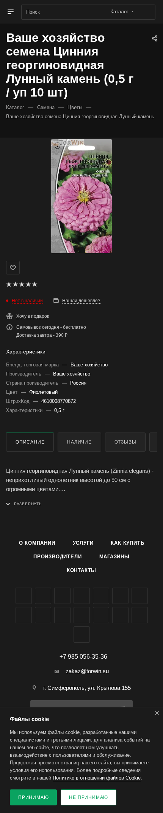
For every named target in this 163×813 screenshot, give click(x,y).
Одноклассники (140, 596)
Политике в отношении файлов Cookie (97, 778)
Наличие (79, 442)
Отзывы (125, 442)
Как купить (127, 543)
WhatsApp (62, 615)
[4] (28, 284)
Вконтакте (24, 596)
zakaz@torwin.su (87, 671)
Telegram (101, 596)
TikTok (101, 615)
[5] (34, 284)
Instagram (82, 596)
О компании (37, 543)
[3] (21, 284)
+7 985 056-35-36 (83, 657)
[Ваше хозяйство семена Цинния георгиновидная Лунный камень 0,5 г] (81, 196)
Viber (43, 615)
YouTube (120, 596)
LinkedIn (82, 634)
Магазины (114, 556)
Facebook (43, 596)
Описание (30, 442)
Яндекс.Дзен (82, 615)
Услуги (83, 543)
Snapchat (140, 615)
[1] (8, 284)
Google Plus (24, 615)
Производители (57, 556)
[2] (15, 284)
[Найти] (146, 12)
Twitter (62, 596)
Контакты (81, 570)
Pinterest (120, 615)
